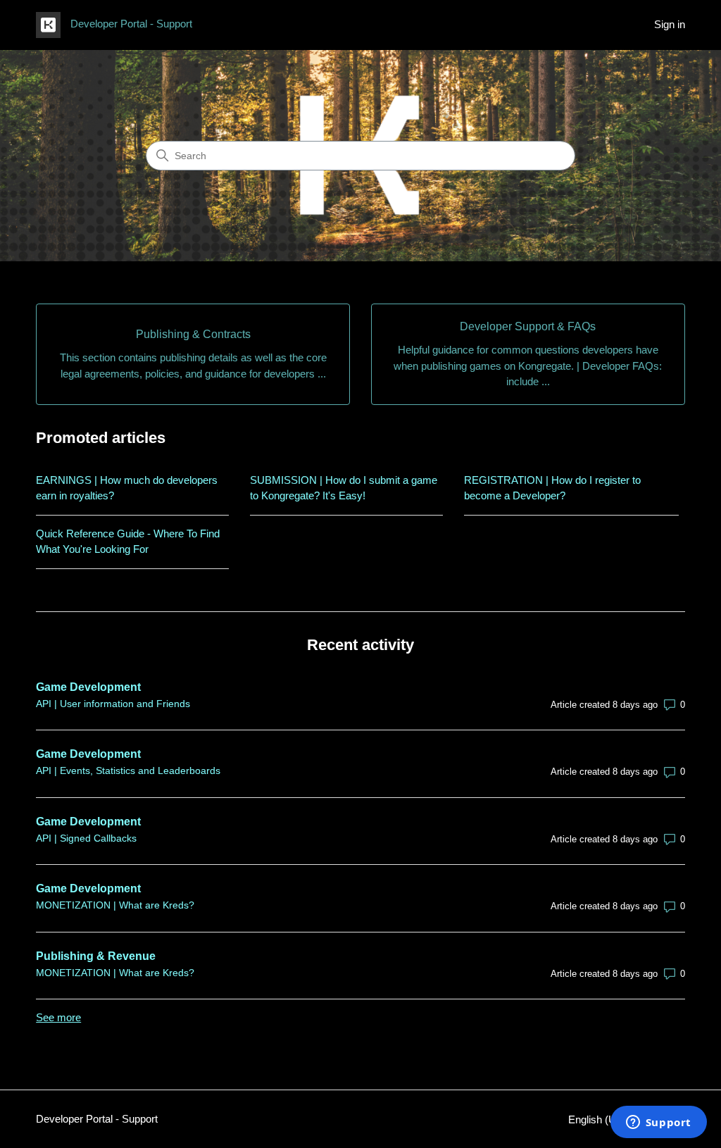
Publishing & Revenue (96, 956)
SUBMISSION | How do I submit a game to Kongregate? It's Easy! (343, 488)
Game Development (88, 687)
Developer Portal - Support (97, 1119)
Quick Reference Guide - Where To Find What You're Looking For (128, 542)
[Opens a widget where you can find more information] (658, 1123)
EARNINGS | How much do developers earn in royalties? (127, 488)
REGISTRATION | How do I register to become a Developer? (552, 488)
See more (58, 1017)
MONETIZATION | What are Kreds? (115, 905)
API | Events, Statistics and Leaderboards (128, 770)
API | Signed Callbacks (86, 838)
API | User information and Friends (113, 703)
